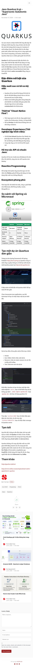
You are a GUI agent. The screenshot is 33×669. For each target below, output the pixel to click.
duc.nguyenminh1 (10, 569)
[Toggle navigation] (29, 3)
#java (3, 492)
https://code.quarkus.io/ (22, 265)
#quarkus (9, 492)
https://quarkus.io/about (9, 464)
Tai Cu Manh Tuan (10, 544)
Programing (13, 487)
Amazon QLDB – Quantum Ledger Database (16, 564)
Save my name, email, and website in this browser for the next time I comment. (16, 646)
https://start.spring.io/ (13, 260)
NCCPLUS (19, 661)
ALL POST (5, 487)
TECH (19, 487)
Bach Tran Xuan (7, 482)
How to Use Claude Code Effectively (14, 594)
